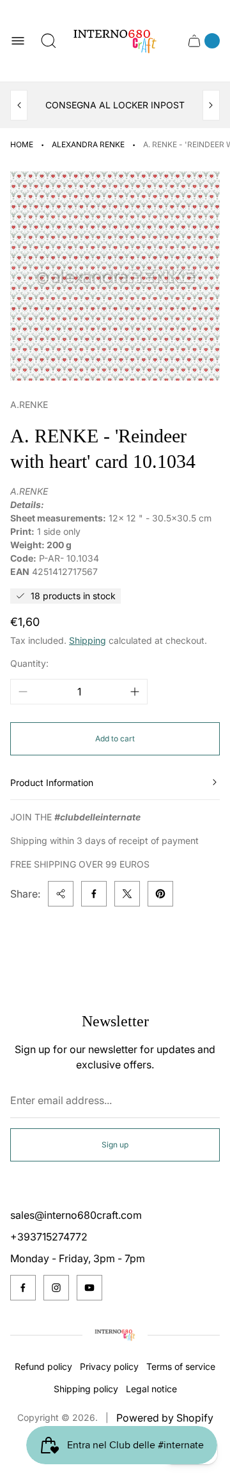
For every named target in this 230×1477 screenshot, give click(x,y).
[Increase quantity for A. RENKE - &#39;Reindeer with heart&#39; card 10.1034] (135, 692)
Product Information (51, 782)
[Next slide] (211, 105)
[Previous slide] (18, 105)
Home (21, 144)
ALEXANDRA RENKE (88, 144)
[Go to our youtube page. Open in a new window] (89, 1287)
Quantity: (29, 663)
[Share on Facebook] (94, 893)
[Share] (60, 893)
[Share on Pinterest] (160, 893)
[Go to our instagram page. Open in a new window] (56, 1287)
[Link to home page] (115, 1335)
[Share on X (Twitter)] (127, 893)
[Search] (48, 41)
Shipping (87, 640)
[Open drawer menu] (18, 41)
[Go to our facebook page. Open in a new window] (23, 1287)
